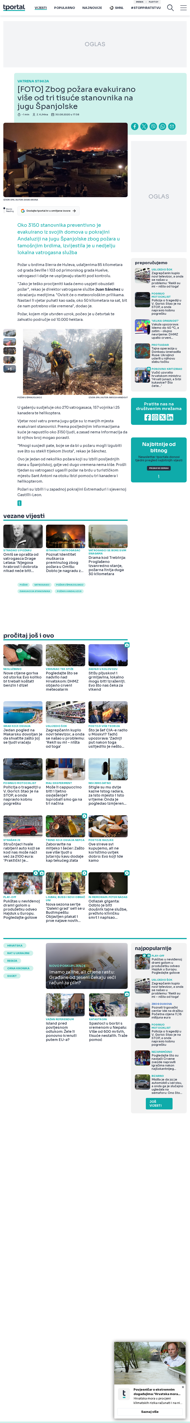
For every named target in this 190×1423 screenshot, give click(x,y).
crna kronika (18, 968)
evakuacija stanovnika (35, 591)
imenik (139, 2)
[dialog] (150, 1380)
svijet (12, 976)
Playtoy (153, 2)
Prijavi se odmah (158, 468)
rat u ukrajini (18, 953)
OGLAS (95, 44)
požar (23, 584)
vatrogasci (41, 584)
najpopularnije (153, 948)
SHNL (119, 8)
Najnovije (92, 8)
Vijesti (41, 8)
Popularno (64, 8)
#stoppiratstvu (146, 8)
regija (12, 960)
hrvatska (14, 945)
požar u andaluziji (69, 591)
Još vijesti (156, 1104)
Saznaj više (150, 1412)
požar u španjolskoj (69, 584)
